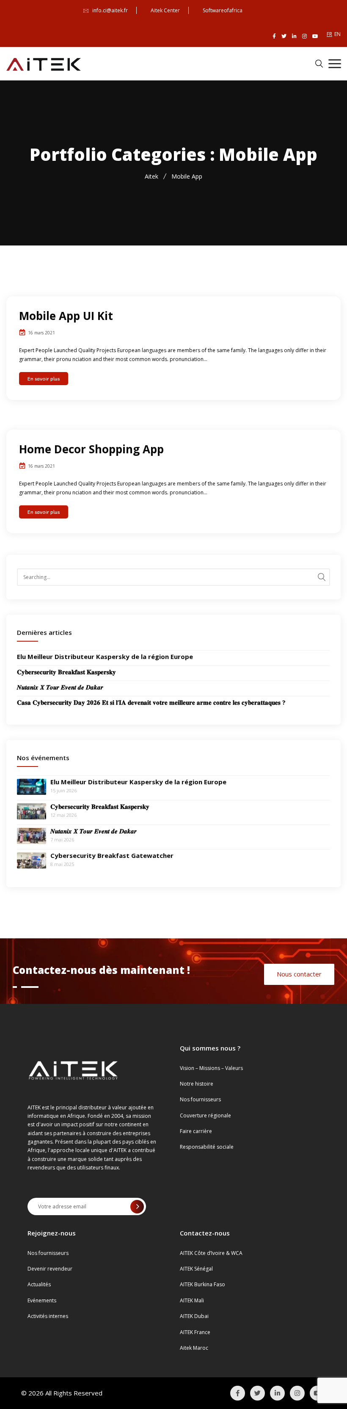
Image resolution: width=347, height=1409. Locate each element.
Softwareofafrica (222, 10)
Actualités (39, 1284)
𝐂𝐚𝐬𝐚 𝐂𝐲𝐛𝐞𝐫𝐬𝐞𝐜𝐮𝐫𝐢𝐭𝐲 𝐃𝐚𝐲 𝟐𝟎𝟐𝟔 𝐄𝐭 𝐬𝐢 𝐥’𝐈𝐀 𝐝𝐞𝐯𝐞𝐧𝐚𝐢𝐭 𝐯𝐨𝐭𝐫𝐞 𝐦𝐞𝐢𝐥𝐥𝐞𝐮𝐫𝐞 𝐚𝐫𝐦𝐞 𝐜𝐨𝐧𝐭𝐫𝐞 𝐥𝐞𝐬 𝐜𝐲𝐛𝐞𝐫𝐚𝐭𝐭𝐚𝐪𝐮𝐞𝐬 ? (151, 702)
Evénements (42, 1300)
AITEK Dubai (194, 1316)
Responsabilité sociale (207, 1146)
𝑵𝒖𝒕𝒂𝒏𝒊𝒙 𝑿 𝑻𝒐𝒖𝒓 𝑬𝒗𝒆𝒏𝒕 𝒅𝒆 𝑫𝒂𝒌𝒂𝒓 (60, 687)
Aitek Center (165, 10)
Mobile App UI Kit (66, 315)
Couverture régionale (205, 1115)
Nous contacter (299, 974)
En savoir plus (44, 378)
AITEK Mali (192, 1300)
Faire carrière (196, 1131)
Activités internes (48, 1316)
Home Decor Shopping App (91, 449)
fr (329, 34)
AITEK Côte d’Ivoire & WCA (211, 1253)
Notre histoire (196, 1083)
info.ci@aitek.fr (110, 10)
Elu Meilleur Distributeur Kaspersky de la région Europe (105, 656)
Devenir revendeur (50, 1268)
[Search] (321, 577)
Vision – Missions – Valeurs (211, 1068)
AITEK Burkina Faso (202, 1284)
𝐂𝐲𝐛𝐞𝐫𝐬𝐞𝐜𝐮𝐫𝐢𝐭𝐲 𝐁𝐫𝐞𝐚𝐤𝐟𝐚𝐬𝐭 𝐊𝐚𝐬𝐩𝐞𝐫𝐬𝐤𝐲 (66, 671)
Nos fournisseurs (200, 1099)
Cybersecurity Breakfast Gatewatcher (112, 855)
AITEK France (195, 1332)
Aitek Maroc (194, 1347)
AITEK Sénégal (196, 1268)
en (337, 34)
